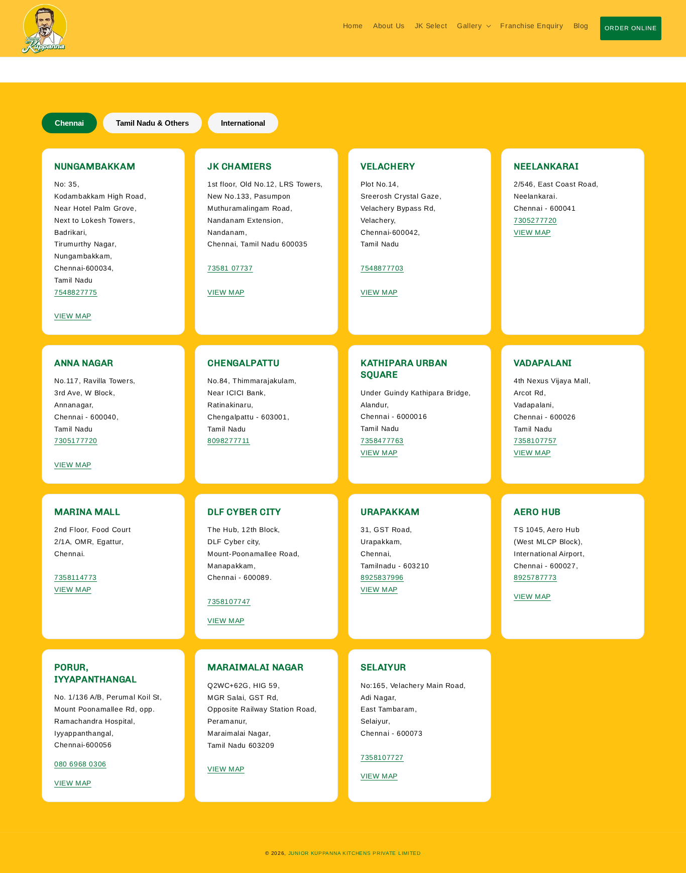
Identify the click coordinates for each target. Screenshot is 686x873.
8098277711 (228, 440)
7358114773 (75, 577)
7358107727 (382, 757)
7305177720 (75, 440)
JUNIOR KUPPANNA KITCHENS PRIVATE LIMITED (354, 853)
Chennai (69, 123)
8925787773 (535, 577)
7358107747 (229, 601)
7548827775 (75, 292)
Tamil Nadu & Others (152, 123)
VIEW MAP (72, 316)
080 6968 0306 (80, 764)
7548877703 (382, 268)
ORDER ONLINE (631, 28)
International (243, 123)
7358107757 (535, 440)
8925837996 (382, 577)
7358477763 (382, 440)
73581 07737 (230, 268)
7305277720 (535, 220)
